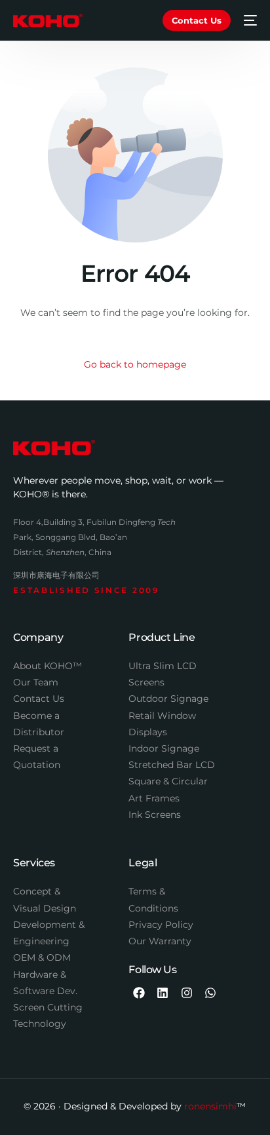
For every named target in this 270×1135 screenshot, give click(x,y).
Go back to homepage (135, 364)
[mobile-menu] (250, 20)
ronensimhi (210, 1106)
